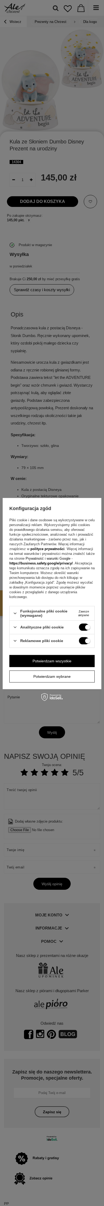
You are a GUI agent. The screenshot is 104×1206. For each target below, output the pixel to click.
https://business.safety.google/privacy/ (41, 563)
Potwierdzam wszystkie (52, 661)
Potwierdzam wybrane (52, 676)
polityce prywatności (47, 549)
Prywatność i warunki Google (48, 558)
